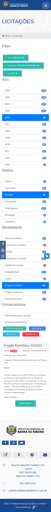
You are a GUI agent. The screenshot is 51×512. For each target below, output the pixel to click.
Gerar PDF (31, 334)
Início (7, 36)
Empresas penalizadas (16, 322)
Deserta (14, 58)
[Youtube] (3, 250)
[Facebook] (3, 244)
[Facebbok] (5, 443)
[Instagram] (3, 256)
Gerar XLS (38, 328)
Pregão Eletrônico (22, 66)
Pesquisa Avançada (15, 328)
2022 (11, 73)
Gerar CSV (12, 334)
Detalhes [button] (26, 404)
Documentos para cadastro (18, 315)
